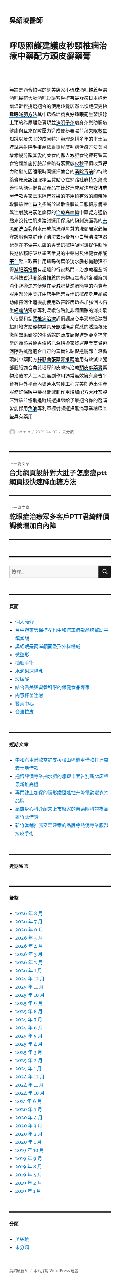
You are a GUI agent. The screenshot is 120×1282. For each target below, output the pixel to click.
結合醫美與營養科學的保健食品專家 (52, 687)
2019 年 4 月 (28, 1175)
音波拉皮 (24, 712)
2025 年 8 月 (29, 1011)
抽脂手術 (24, 663)
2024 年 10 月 (30, 1093)
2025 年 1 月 (28, 1068)
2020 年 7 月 (28, 1109)
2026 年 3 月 (29, 954)
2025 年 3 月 (28, 1052)
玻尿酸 (22, 679)
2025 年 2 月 (29, 1060)
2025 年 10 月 (30, 995)
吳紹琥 (22, 1239)
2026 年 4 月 (29, 946)
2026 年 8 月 (29, 913)
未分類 (68, 431)
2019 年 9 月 (28, 1158)
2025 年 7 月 (28, 1019)
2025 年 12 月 (30, 979)
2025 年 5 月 (29, 1036)
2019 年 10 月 (29, 1150)
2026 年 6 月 (29, 930)
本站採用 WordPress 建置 (55, 1270)
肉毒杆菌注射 (29, 695)
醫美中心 (24, 703)
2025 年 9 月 (29, 1003)
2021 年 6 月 (28, 1101)
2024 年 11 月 (29, 1085)
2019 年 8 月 (28, 1166)
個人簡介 (24, 622)
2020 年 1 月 (28, 1142)
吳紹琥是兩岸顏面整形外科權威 (47, 646)
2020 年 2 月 (29, 1134)
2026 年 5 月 (29, 938)
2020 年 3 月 (28, 1126)
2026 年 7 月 (29, 921)
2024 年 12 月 (30, 1077)
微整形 (22, 654)
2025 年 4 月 (29, 1044)
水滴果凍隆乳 (29, 671)
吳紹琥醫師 (26, 20)
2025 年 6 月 (29, 1028)
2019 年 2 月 (28, 1183)
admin (23, 431)
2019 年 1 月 (28, 1191)
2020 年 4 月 (29, 1117)
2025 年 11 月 (29, 987)
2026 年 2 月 (29, 962)
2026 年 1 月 (28, 970)
